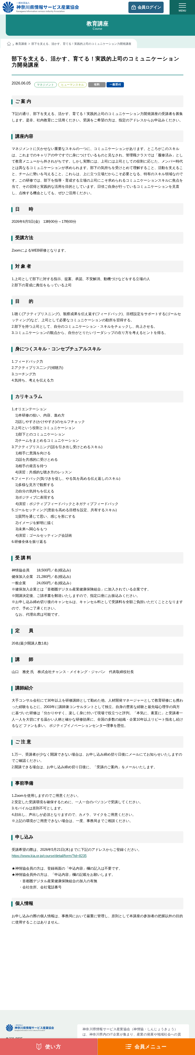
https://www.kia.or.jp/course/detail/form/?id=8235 (49, 856)
